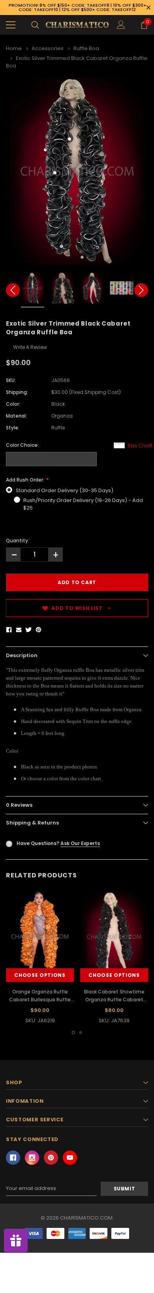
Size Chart (140, 445)
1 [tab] (73, 1032)
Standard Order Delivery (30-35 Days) (64, 490)
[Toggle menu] (10, 25)
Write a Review (30, 347)
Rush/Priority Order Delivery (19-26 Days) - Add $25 (83, 504)
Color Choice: (22, 445)
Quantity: (17, 540)
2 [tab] (80, 1032)
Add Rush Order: (25, 479)
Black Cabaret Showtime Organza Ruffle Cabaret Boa (114, 999)
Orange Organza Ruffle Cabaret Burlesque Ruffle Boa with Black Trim (40, 999)
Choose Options (39, 975)
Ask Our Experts (80, 843)
